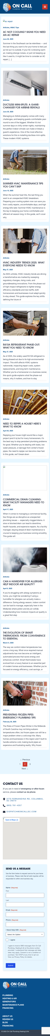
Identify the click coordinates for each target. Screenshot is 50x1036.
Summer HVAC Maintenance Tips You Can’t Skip (23, 185)
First (7, 891)
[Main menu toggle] (45, 6)
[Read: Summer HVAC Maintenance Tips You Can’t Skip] (25, 162)
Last (7, 900)
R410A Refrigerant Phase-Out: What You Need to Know (21, 346)
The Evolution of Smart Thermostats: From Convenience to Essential (24, 635)
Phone (12, 920)
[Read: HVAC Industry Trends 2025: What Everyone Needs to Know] (25, 241)
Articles (6, 27)
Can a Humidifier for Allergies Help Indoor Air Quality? (22, 583)
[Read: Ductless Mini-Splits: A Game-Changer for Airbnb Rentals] (25, 83)
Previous (25, 759)
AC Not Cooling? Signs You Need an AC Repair (24, 33)
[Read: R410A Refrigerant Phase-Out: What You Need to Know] (25, 323)
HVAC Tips (14, 27)
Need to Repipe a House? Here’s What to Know (22, 425)
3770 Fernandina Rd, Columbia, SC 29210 (25, 800)
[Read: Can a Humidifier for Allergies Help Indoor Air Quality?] (25, 559)
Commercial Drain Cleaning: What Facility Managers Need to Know (23, 502)
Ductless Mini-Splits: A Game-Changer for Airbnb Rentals (21, 106)
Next (25, 768)
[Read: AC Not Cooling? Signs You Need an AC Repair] (8, 21)
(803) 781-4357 (14, 805)
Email (11, 910)
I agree (12, 940)
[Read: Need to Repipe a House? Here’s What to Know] (25, 402)
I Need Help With (16, 930)
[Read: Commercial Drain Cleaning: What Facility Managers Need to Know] (25, 478)
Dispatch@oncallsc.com (22, 811)
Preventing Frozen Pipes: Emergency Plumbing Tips (19, 716)
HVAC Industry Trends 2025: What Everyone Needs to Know (23, 264)
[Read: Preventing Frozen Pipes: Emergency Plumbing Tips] (25, 693)
